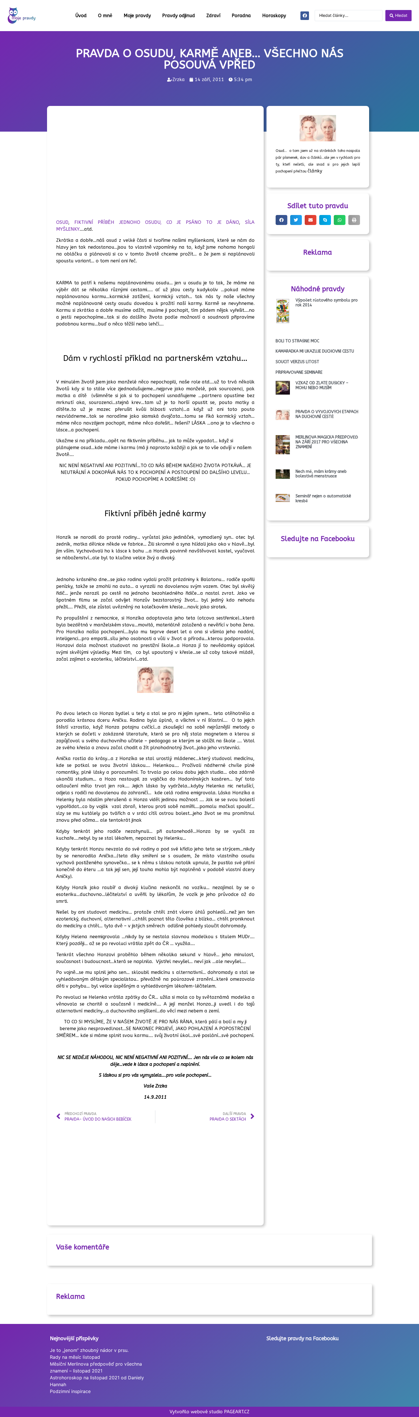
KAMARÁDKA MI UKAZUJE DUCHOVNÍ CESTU (315, 351)
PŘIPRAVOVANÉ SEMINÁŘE (299, 372)
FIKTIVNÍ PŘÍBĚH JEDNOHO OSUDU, (118, 222)
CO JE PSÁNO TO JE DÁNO (202, 222)
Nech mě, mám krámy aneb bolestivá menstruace (321, 474)
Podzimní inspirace (70, 1391)
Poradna (241, 15)
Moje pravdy (137, 15)
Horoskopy (274, 15)
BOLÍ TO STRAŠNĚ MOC (297, 341)
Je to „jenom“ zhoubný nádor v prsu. (89, 1350)
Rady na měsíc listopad (75, 1357)
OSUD (62, 222)
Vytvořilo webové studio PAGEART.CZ (209, 1411)
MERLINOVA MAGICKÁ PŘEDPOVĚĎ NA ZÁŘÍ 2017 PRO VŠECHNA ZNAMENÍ (327, 442)
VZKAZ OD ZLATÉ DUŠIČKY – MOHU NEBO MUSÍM (322, 385)
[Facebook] (304, 15)
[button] (281, 220)
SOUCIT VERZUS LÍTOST (297, 361)
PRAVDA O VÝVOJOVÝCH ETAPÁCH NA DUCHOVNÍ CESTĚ (327, 414)
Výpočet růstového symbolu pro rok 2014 (327, 302)
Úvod (81, 15)
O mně (105, 15)
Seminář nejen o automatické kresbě (323, 498)
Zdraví (213, 15)
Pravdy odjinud (178, 15)
